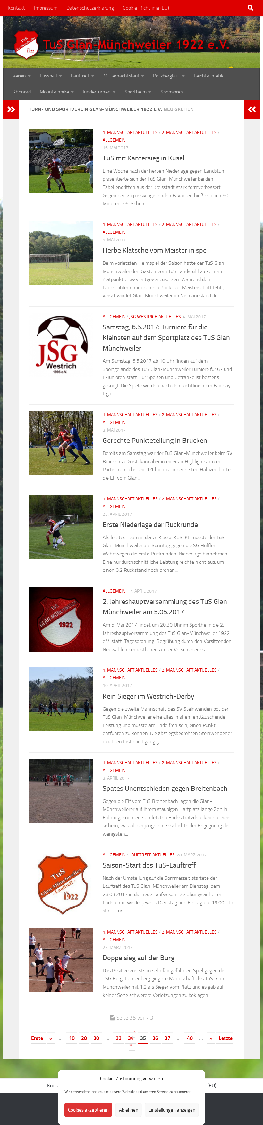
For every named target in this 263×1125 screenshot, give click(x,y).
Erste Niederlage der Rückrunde (150, 525)
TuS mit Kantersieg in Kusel (143, 158)
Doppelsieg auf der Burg (138, 958)
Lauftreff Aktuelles (152, 855)
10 (72, 1038)
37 (167, 1038)
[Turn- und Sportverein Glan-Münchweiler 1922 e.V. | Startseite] (123, 45)
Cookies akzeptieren (88, 1110)
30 (96, 1038)
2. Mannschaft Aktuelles (189, 132)
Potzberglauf (166, 76)
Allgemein (114, 140)
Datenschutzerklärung (90, 8)
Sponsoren (171, 92)
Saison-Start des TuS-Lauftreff (149, 865)
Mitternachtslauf (121, 76)
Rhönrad (22, 92)
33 (119, 1038)
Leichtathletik (209, 76)
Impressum (45, 8)
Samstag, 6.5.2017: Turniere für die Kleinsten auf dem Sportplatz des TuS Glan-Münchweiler (168, 337)
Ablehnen (128, 1110)
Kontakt (16, 8)
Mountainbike (54, 92)
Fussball (48, 76)
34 (131, 1038)
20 (84, 1038)
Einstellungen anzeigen (171, 1110)
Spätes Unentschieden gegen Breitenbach (165, 788)
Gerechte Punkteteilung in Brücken (155, 440)
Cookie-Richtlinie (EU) (146, 8)
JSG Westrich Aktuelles (155, 317)
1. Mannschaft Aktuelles (130, 132)
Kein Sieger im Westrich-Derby (148, 696)
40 (190, 1038)
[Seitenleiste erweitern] (11, 109)
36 (155, 1038)
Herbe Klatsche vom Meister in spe (155, 250)
